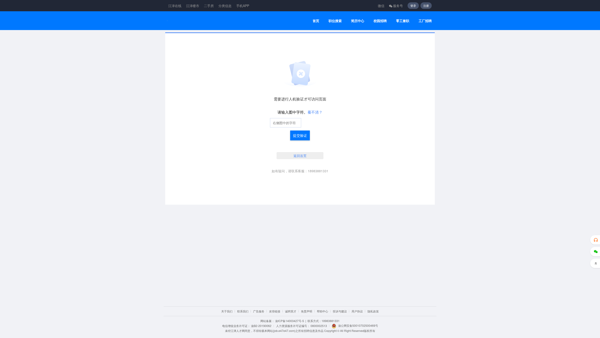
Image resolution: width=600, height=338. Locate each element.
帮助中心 (322, 311)
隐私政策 (373, 311)
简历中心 (357, 21)
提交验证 (300, 135)
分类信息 (225, 5)
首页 (316, 21)
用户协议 (357, 311)
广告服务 (258, 311)
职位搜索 (335, 21)
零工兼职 (402, 21)
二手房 (209, 5)
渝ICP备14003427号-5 (289, 321)
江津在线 (174, 5)
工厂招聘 (425, 21)
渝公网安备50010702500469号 (358, 325)
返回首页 (300, 155)
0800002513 (319, 326)
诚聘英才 (290, 311)
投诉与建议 (340, 311)
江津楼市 (192, 5)
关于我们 (226, 311)
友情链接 (274, 311)
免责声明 (306, 311)
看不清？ (315, 112)
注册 (426, 6)
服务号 (398, 5)
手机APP (242, 5)
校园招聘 (380, 21)
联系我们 (242, 311)
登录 (413, 6)
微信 (381, 5)
